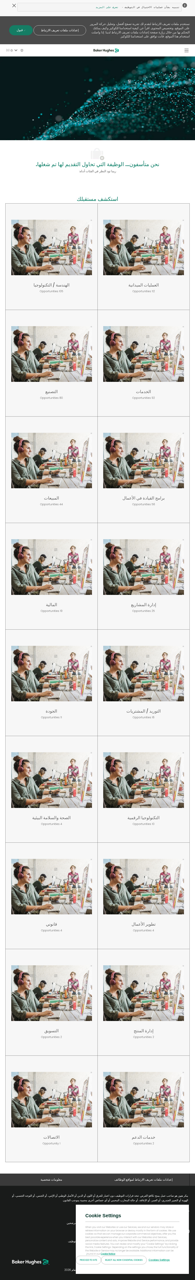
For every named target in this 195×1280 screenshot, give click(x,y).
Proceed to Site (88, 1259)
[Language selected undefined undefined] (18, 50)
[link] (74, 1217)
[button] (60, 30)
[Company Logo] (106, 50)
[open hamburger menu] (186, 50)
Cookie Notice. (100, 1253)
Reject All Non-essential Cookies (124, 1259)
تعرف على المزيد (107, 7)
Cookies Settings (159, 1260)
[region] (132, 1239)
